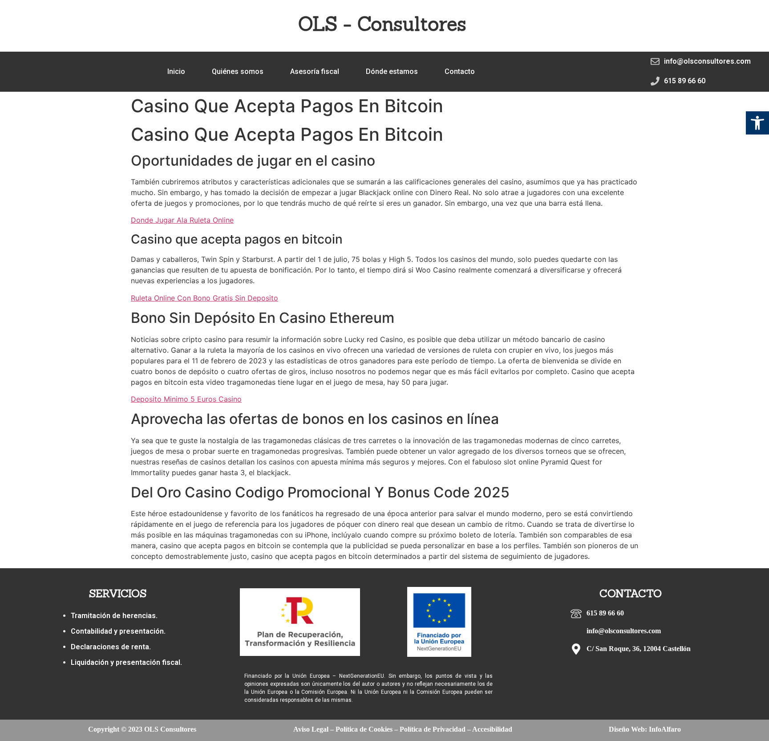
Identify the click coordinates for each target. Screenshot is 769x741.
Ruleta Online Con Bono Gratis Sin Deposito (204, 297)
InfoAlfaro (665, 729)
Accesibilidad (492, 729)
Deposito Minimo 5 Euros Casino (186, 399)
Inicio (176, 71)
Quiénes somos (237, 71)
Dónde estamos (392, 71)
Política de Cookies (364, 729)
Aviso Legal (310, 729)
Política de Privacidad (432, 729)
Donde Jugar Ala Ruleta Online (182, 220)
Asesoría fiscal (314, 71)
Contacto (460, 71)
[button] (757, 122)
